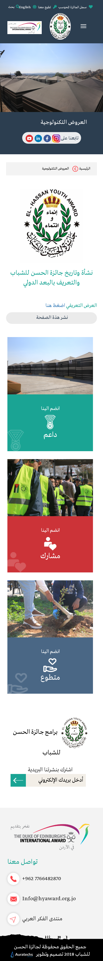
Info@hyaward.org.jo (49, 898)
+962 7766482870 (41, 878)
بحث (11, 7)
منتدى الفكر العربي (42, 918)
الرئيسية (84, 168)
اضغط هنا (55, 305)
